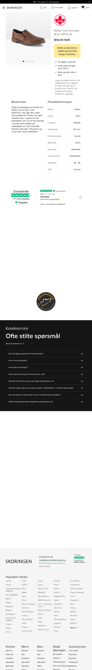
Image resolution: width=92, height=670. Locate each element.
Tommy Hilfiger (76, 588)
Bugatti (9, 610)
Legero (25, 627)
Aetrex (8, 584)
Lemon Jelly (27, 631)
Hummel (25, 608)
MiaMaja (41, 592)
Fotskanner (73, 662)
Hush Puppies (27, 611)
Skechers (58, 608)
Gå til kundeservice (14, 343)
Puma (56, 584)
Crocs (8, 632)
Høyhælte (10, 662)
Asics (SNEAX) (12, 595)
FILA (24, 588)
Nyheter (9, 650)
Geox (24, 600)
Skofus (57, 611)
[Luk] (89, 2)
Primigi (57, 581)
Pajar (40, 622)
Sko (23, 654)
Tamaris (57, 627)
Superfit (57, 623)
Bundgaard (10, 614)
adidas (8, 581)
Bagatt (8, 602)
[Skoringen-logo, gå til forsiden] (14, 8)
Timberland (75, 584)
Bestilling (73, 666)
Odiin (40, 618)
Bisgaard (9, 606)
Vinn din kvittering (61, 665)
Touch (72, 596)
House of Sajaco (28, 604)
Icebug (25, 615)
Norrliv (40, 614)
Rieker (56, 588)
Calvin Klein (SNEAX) (11, 619)
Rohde (57, 592)
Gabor (24, 592)
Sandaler (25, 666)
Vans (72, 604)
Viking (73, 608)
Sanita (56, 600)
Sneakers (9, 658)
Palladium (42, 625)
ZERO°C (73, 623)
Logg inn (56, 658)
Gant (24, 596)
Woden (73, 611)
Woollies (73, 615)
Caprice (9, 624)
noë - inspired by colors (45, 605)
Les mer (56, 2)
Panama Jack (43, 629)
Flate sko (9, 654)
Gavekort (72, 658)
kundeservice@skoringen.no (52, 560)
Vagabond (74, 600)
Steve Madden (60, 619)
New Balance (43, 596)
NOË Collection (44, 600)
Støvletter (10, 666)
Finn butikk (73, 650)
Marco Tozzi (43, 588)
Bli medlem (58, 654)
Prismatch (73, 654)
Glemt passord (59, 662)
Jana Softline (27, 619)
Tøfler (39, 666)
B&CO (8, 598)
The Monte (74, 581)
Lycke (40, 584)
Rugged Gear (59, 596)
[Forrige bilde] (10, 38)
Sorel (56, 615)
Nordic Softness (44, 610)
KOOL (24, 623)
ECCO (24, 584)
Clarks (8, 628)
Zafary (72, 619)
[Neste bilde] (46, 38)
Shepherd (58, 604)
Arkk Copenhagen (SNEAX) (13, 589)
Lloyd (40, 581)
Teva (56, 631)
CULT (24, 581)
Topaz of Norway (77, 592)
